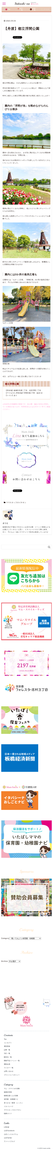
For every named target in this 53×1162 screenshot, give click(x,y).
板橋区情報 (8, 1092)
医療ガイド (8, 1113)
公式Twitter (8, 1138)
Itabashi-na (22, 4)
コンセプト (8, 1043)
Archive (4, 961)
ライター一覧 (8, 1068)
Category (5, 938)
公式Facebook (9, 1130)
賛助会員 (7, 1064)
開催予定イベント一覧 (12, 1060)
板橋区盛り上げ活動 (11, 1095)
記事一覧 (7, 1050)
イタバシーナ (8, 1106)
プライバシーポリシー (12, 1075)
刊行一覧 (7, 1053)
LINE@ (6, 1127)
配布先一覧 (8, 1057)
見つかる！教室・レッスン (13, 1103)
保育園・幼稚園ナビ (11, 1099)
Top (5, 1039)
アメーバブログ (9, 1141)
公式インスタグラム (11, 1134)
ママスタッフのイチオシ (16, 502)
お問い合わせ (8, 1071)
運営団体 (7, 1046)
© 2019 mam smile (44, 1148)
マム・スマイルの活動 (12, 1088)
